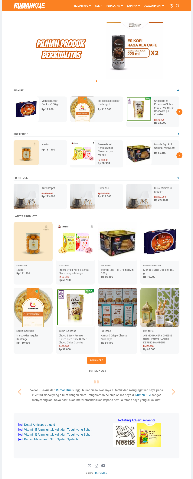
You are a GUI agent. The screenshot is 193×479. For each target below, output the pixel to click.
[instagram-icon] (96, 466)
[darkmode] (171, 5)
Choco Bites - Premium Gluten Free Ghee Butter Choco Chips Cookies (164, 107)
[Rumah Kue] (29, 6)
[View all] (178, 90)
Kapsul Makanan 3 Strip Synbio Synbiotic (51, 439)
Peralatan (113, 5)
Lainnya (132, 5)
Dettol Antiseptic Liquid (39, 425)
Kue (97, 5)
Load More (96, 360)
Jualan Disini (152, 5)
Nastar (45, 144)
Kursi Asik (103, 188)
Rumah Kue (81, 5)
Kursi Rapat (48, 188)
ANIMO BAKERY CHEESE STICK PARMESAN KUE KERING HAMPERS (157, 339)
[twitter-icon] (90, 466)
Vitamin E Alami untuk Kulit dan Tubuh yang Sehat (57, 429)
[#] (103, 466)
